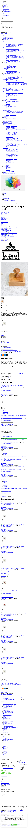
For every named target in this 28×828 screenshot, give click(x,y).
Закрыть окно (4, 692)
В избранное (3, 395)
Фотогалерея (6, 9)
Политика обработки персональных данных (6, 773)
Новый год (5, 732)
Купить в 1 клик (13, 350)
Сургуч (5, 707)
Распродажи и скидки (8, 37)
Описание (3, 231)
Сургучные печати (7, 706)
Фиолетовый (6, 483)
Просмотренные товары (6, 694)
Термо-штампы (6, 710)
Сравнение (10, 394)
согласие (10, 817)
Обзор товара (4, 228)
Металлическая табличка (9, 434)
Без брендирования (7, 436)
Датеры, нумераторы (8, 726)
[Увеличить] (11, 261)
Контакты (5, 4)
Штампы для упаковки (8, 712)
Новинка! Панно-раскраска (9, 704)
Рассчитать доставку (16, 351)
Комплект (3, 230)
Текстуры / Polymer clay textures (10, 727)
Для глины (5, 722)
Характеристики (4, 233)
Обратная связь (4, 781)
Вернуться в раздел (5, 226)
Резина (2, 335)
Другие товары (20, 373)
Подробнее (3, 392)
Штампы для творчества (9, 705)
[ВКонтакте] (1, 355)
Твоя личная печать (5, 342)
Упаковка (5, 730)
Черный (5, 481)
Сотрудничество (7, 11)
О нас (4, 2)
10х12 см (5, 453)
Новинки (5, 35)
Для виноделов (6, 719)
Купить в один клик (16, 812)
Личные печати (6, 716)
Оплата (5, 7)
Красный (5, 485)
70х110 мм (5, 413)
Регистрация (6, 15)
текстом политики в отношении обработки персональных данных (12, 811)
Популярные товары (8, 38)
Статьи (5, 10)
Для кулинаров (6, 718)
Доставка (5, 6)
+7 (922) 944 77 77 (5, 783)
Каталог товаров (4, 33)
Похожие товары (4, 236)
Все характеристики (5, 332)
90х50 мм (5, 410)
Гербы (4, 717)
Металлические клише (8, 711)
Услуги (5, 5)
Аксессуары (3, 234)
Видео (2, 240)
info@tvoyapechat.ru (21, 762)
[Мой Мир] (5, 355)
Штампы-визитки (7, 715)
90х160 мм (5, 412)
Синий (4, 482)
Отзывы (2, 235)
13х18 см (5, 454)
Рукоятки (5, 728)
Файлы (2, 239)
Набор (2, 229)
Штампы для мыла (7, 723)
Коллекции (5, 39)
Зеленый (5, 486)
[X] (7, 355)
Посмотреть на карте (8, 768)
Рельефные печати (7, 724)
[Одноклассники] (3, 355)
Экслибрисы (6, 708)
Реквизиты (3, 770)
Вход (4, 13)
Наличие (3, 237)
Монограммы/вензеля (8, 713)
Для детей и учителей (8, 721)
